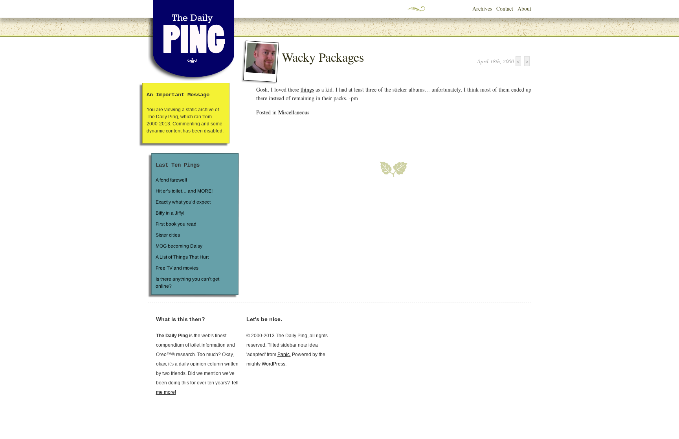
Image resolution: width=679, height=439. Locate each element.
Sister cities (167, 235)
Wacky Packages (323, 56)
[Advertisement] (348, 134)
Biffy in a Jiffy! (170, 213)
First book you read (175, 224)
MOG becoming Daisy (178, 246)
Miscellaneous (293, 112)
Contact (504, 8)
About (524, 8)
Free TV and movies (176, 268)
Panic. (284, 354)
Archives (482, 8)
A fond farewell (171, 180)
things (307, 89)
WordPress (273, 364)
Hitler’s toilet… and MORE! (184, 191)
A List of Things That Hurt (181, 257)
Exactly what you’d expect (183, 202)
